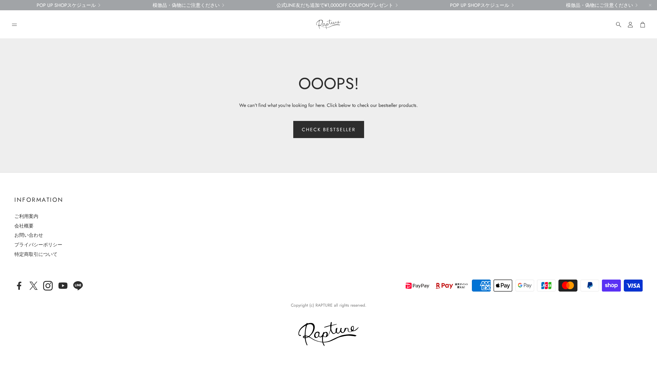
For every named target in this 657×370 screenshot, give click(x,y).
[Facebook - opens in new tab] (19, 286)
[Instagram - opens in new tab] (48, 286)
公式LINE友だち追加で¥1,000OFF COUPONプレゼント (334, 5)
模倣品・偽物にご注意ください (186, 5)
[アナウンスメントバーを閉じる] (650, 5)
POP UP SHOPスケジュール (66, 5)
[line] (78, 286)
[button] (14, 24)
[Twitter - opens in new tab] (33, 286)
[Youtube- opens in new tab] (63, 286)
